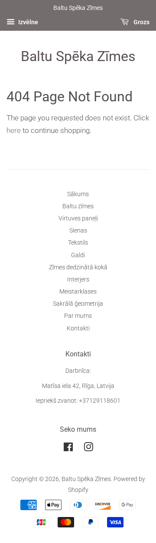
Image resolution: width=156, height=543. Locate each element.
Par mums (78, 316)
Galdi (78, 255)
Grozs (141, 22)
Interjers (78, 279)
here (13, 130)
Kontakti (78, 328)
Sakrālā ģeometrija (78, 303)
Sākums (78, 194)
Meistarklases (78, 291)
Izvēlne (27, 22)
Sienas (78, 230)
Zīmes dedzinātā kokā (78, 267)
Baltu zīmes (78, 206)
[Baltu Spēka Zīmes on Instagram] (88, 448)
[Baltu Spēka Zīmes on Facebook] (68, 448)
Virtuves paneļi (78, 218)
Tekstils (78, 242)
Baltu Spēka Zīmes (78, 56)
